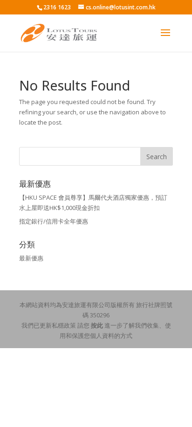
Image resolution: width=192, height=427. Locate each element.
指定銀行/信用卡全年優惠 (53, 221)
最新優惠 (31, 258)
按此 (97, 325)
